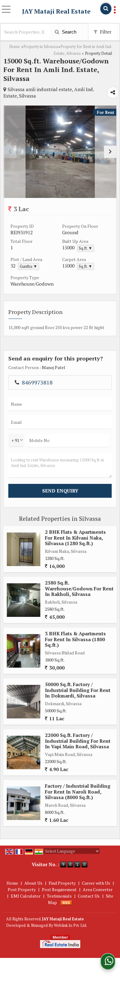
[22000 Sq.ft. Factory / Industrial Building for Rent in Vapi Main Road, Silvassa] (23, 752)
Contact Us (89, 896)
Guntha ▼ (28, 266)
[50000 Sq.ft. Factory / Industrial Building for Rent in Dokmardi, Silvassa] (23, 701)
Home (14, 46)
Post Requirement (59, 889)
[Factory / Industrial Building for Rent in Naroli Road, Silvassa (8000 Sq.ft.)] (23, 803)
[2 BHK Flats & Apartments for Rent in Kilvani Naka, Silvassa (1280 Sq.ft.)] (23, 549)
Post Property (22, 889)
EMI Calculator (26, 896)
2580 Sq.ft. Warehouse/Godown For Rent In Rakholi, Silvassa (79, 588)
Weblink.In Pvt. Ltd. (70, 925)
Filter (105, 32)
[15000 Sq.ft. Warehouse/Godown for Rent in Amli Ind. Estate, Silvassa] (60, 152)
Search (68, 31)
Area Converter (98, 889)
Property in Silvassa (40, 46)
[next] (110, 152)
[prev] (10, 152)
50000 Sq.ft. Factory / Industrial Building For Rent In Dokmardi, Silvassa (77, 690)
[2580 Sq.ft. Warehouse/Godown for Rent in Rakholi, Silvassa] (23, 600)
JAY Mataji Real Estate (56, 11)
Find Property (62, 883)
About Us (33, 883)
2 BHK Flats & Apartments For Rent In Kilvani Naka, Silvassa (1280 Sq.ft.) (75, 537)
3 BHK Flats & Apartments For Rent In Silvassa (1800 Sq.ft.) (75, 639)
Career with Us (96, 883)
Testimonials (59, 896)
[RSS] (66, 902)
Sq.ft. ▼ (85, 248)
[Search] (105, 8)
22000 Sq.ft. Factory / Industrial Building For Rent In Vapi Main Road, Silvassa (77, 741)
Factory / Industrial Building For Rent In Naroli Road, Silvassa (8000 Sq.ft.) (77, 791)
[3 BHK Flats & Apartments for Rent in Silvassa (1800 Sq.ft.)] (23, 651)
